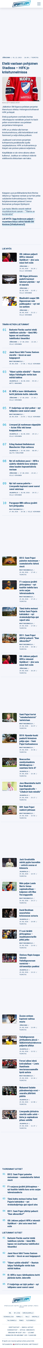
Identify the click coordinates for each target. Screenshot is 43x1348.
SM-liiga (17, 1313)
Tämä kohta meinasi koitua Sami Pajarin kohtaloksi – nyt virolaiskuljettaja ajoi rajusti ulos (29, 614)
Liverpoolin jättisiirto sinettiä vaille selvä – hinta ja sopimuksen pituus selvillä (29, 1115)
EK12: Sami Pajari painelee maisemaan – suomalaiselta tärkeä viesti (29, 562)
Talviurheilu (11, 1320)
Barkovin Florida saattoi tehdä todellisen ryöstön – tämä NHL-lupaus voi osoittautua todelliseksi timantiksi (23, 334)
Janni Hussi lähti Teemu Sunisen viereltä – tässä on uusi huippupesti (24, 355)
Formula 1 (19, 1316)
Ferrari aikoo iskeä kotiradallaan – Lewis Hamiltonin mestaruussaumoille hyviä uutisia (29, 1066)
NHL (10, 1313)
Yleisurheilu (30, 1320)
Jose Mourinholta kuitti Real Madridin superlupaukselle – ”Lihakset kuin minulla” (30, 787)
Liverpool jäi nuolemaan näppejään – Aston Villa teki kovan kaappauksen (25, 427)
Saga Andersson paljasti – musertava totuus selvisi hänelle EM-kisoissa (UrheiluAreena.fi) (18, 221)
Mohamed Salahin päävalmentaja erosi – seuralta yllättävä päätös (29, 1092)
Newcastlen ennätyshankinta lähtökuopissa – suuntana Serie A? (27, 763)
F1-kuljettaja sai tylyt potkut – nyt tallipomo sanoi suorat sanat (25, 409)
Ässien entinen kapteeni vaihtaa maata (27, 1019)
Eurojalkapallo (28, 1313)
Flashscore (32, 1335)
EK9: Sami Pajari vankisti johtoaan (27, 808)
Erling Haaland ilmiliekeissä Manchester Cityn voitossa (22, 445)
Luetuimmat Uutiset (12, 1232)
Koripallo (35, 1316)
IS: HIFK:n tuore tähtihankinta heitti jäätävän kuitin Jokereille (23, 393)
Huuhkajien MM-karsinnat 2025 (16, 1335)
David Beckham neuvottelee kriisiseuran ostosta (28, 913)
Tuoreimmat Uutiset (12, 1169)
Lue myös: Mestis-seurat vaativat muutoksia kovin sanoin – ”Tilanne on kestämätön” (18, 211)
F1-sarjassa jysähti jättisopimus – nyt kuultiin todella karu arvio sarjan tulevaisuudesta (28, 587)
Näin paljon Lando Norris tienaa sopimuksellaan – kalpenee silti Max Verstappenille (27, 889)
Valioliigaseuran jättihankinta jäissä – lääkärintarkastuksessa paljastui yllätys (30, 1041)
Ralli (27, 1316)
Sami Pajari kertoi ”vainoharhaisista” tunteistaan (27, 717)
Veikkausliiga (9, 1316)
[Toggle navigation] (39, 4)
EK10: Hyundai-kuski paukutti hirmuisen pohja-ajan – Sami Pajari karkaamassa (28, 739)
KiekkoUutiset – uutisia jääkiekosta (21, 1330)
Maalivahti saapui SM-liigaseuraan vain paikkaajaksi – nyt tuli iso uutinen (29, 302)
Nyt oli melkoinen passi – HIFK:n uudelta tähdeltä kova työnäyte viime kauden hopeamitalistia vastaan (24, 465)
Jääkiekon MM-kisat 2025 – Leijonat (21, 1332)
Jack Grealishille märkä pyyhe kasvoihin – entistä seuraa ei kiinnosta (29, 863)
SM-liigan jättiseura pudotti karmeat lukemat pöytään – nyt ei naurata (29, 280)
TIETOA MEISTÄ (7, 1344)
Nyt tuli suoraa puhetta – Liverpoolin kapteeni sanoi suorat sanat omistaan (24, 486)
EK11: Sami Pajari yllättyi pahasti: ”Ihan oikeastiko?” (29, 638)
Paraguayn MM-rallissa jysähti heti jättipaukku (23, 504)
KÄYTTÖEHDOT (33, 1344)
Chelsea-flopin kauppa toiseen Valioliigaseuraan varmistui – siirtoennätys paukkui (29, 961)
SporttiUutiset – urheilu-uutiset (21, 1327)
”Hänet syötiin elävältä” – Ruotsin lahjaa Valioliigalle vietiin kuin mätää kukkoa (24, 374)
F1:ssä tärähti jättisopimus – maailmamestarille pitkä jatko (27, 935)
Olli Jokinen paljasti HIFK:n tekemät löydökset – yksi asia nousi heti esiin (29, 258)
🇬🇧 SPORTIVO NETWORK (20, 1344)
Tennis (21, 1320)
